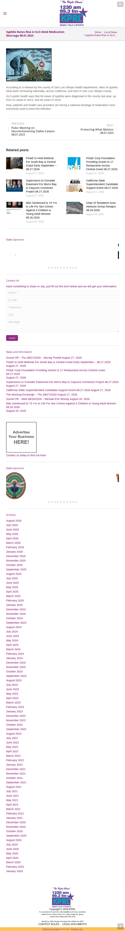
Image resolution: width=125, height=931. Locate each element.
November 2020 (16, 828)
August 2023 (13, 682)
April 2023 (12, 700)
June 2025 (12, 584)
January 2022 (14, 766)
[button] (49, 269)
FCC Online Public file (70, 916)
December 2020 (16, 824)
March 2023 (13, 704)
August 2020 (13, 842)
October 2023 (14, 673)
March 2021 (13, 811)
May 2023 (12, 695)
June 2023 (12, 691)
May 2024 (12, 642)
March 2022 (13, 757)
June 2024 (12, 638)
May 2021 (12, 802)
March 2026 (13, 545)
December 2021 (16, 771)
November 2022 (16, 722)
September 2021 (16, 784)
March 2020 (13, 864)
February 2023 (15, 709)
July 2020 (12, 846)
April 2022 (12, 753)
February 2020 (15, 868)
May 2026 (12, 536)
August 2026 (13, 522)
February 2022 (15, 762)
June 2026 (12, 531)
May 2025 (12, 589)
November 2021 (16, 775)
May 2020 (12, 855)
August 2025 (13, 576)
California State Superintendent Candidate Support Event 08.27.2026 (102, 184)
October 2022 (14, 726)
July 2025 (12, 580)
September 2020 (16, 837)
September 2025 (16, 571)
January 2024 (14, 660)
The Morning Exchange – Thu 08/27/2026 (31, 396)
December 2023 (16, 664)
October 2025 (14, 567)
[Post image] (14, 163)
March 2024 (13, 651)
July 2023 (12, 686)
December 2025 (16, 558)
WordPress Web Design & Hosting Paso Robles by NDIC (62, 923)
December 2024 (16, 611)
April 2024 (12, 647)
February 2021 (15, 815)
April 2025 (12, 593)
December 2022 (16, 718)
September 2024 (16, 624)
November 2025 (16, 562)
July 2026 (12, 527)
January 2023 (14, 713)
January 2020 (14, 873)
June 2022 (12, 744)
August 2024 (13, 629)
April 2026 (12, 540)
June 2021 (12, 797)
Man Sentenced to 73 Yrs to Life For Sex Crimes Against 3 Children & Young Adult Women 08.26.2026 (41, 210)
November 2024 (16, 616)
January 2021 (14, 820)
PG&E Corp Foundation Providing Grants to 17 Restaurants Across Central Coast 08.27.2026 (101, 164)
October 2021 (14, 780)
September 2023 (16, 678)
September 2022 (16, 731)
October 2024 (14, 620)
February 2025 (15, 602)
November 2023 (16, 669)
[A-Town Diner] (54, 255)
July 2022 (12, 740)
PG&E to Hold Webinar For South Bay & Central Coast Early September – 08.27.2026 (41, 164)
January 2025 (14, 607)
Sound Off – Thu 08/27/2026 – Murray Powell (33, 359)
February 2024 (15, 655)
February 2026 (15, 549)
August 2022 (13, 735)
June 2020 (12, 851)
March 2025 (13, 598)
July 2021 (12, 793)
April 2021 (12, 806)
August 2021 (13, 789)
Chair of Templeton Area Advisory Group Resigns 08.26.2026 (101, 206)
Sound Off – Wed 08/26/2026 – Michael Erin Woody (37, 400)
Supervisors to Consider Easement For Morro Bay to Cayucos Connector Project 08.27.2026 (41, 186)
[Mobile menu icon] (120, 4)
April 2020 (12, 860)
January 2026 (14, 553)
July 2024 (12, 633)
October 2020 (14, 833)
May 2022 (12, 749)
